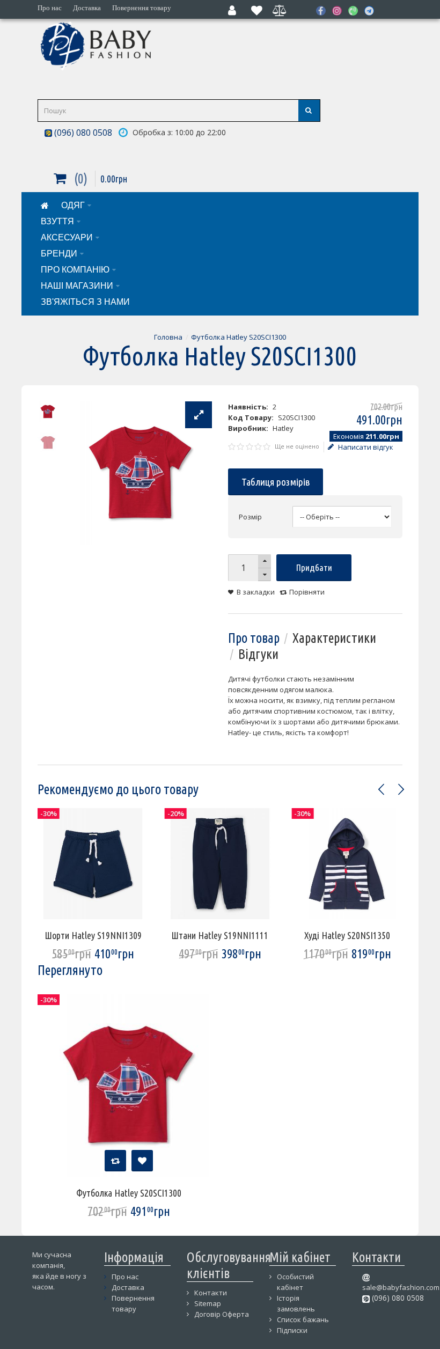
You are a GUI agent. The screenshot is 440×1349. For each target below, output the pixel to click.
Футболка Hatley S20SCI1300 (238, 337)
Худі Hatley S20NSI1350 (347, 935)
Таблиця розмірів (275, 482)
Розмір (250, 517)
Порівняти (307, 592)
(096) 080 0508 (82, 132)
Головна (168, 337)
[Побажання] (142, 1160)
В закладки (256, 592)
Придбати (314, 567)
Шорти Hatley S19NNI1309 (93, 935)
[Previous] (381, 789)
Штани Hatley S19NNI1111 (219, 935)
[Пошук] (309, 110)
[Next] (400, 789)
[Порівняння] (115, 1160)
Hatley (283, 428)
